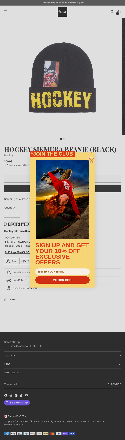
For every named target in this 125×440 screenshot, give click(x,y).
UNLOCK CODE (62, 280)
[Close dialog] (91, 160)
